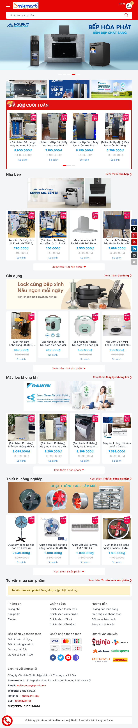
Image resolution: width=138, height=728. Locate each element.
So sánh (23, 159)
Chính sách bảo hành (62, 624)
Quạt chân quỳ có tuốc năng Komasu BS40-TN (53, 546)
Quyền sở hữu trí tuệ (20, 654)
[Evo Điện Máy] (69, 48)
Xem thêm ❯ (119, 173)
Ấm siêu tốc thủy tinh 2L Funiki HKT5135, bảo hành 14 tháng (21, 242)
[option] (69, 48)
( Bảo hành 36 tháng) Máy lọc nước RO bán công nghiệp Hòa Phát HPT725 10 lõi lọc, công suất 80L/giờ (23, 144)
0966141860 (23, 701)
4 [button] (73, 74)
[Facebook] (53, 657)
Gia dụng (14, 276)
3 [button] (69, 74)
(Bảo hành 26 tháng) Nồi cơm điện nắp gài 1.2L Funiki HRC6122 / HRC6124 (85, 343)
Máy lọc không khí (22, 377)
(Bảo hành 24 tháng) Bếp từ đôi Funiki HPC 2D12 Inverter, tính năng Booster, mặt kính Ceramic (117, 242)
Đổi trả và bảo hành (104, 619)
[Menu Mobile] (8, 5)
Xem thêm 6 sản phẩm (67, 571)
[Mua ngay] (98, 126)
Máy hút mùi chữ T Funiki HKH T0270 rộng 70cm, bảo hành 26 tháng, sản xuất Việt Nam (85, 242)
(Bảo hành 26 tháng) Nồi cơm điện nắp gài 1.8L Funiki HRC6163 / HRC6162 (53, 343)
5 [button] (78, 74)
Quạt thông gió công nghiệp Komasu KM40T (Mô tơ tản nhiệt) (117, 546)
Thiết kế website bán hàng (86, 720)
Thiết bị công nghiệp (24, 479)
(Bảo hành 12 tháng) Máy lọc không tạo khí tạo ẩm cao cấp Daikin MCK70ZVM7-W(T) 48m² (53, 445)
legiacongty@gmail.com (31, 685)
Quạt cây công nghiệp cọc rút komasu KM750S (21, 546)
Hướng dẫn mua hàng (105, 608)
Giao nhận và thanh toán (106, 614)
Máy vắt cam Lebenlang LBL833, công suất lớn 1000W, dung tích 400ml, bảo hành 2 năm (21, 343)
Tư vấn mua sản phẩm (25, 580)
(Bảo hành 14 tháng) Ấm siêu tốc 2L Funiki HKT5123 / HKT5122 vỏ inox (53, 242)
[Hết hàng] (100, 224)
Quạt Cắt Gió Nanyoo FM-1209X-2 (85, 546)
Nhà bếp (13, 174)
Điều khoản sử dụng (20, 639)
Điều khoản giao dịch (20, 644)
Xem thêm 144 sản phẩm (67, 368)
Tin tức (12, 619)
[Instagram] (76, 657)
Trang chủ (14, 608)
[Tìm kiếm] (126, 15)
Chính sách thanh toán (63, 608)
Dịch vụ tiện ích (17, 649)
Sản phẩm (14, 614)
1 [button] (60, 74)
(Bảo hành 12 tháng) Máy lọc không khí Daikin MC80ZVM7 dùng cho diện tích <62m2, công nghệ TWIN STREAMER (85, 445)
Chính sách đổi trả (61, 619)
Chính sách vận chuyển (64, 614)
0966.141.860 (30, 695)
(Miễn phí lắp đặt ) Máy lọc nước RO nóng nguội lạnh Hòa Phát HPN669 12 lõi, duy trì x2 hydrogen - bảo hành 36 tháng (115, 144)
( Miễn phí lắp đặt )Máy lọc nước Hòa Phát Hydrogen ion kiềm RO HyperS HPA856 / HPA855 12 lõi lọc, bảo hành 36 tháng (54, 144)
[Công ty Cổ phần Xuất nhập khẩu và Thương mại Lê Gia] (25, 5)
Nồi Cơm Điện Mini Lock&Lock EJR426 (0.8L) (117, 343)
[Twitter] (61, 657)
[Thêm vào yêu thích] (14, 126)
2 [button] (64, 74)
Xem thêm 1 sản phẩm (67, 469)
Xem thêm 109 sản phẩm (67, 266)
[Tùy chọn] (36, 126)
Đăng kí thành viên (103, 624)
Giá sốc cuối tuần (28, 105)
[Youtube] (68, 657)
